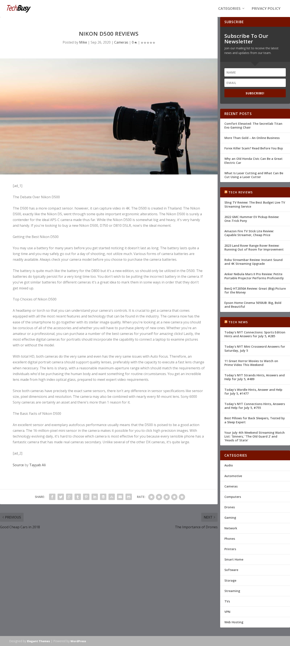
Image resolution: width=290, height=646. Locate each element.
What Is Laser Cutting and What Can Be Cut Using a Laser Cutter (253, 175)
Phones (229, 539)
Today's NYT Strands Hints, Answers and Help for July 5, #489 (254, 377)
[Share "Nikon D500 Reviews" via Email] (120, 497)
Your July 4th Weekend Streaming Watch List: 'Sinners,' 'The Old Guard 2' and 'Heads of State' (254, 436)
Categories (229, 9)
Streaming (232, 591)
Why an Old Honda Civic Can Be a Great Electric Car (253, 160)
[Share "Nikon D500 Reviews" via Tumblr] (77, 497)
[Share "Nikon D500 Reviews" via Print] (128, 497)
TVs (227, 601)
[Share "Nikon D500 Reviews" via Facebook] (52, 497)
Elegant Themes (38, 641)
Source (18, 465)
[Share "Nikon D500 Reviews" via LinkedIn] (94, 497)
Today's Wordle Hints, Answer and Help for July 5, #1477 (253, 391)
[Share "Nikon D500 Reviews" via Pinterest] (86, 497)
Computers (232, 497)
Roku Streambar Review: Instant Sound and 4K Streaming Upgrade (253, 262)
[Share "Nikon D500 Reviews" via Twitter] (60, 497)
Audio (228, 465)
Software (231, 570)
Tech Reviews (240, 192)
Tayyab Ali (37, 465)
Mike (83, 42)
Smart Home (233, 559)
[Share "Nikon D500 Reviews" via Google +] (69, 497)
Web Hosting (233, 622)
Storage (230, 580)
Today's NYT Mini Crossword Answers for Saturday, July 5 (254, 348)
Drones (229, 507)
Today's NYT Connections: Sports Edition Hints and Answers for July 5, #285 (254, 334)
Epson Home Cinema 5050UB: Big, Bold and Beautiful (252, 305)
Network (230, 528)
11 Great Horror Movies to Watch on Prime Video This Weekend (251, 363)
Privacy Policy (266, 9)
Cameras (121, 42)
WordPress (78, 641)
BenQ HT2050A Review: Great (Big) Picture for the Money (255, 290)
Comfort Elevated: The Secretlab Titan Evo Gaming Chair (253, 125)
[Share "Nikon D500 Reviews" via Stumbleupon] (111, 497)
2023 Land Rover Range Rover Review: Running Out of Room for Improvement (254, 247)
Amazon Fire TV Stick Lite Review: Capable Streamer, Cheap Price (249, 233)
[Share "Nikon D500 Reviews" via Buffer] (103, 497)
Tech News (238, 322)
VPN (227, 612)
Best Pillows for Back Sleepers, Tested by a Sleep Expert (254, 420)
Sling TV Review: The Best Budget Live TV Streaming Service (254, 204)
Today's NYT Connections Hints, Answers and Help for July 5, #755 (254, 406)
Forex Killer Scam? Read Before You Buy (253, 148)
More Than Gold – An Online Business (252, 138)
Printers (230, 549)
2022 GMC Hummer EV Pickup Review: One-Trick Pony (251, 219)
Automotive (233, 476)
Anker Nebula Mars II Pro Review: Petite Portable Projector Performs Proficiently (254, 276)
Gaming (230, 518)
